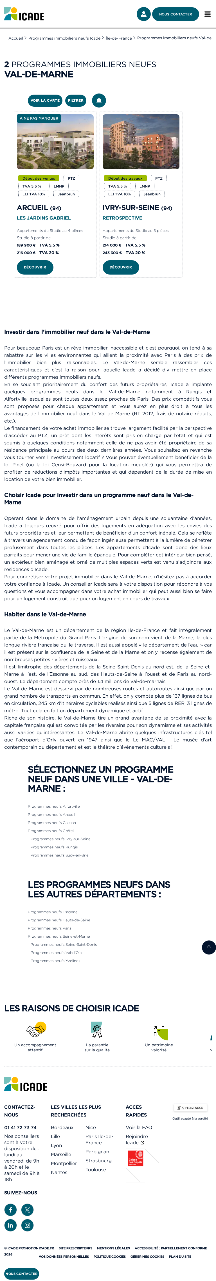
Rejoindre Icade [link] (137, 1139)
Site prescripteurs (75, 1248)
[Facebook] (10, 1209)
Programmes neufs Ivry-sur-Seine (61, 839)
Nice (91, 1127)
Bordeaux (62, 1127)
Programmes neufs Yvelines (55, 960)
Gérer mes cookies (147, 1257)
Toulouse (96, 1169)
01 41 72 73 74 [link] (20, 1127)
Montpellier (64, 1163)
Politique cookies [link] (110, 1257)
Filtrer (76, 100)
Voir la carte (45, 100)
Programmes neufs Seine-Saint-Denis (64, 944)
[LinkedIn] (10, 1225)
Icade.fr (46, 1248)
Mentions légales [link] (113, 1248)
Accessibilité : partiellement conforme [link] (171, 1248)
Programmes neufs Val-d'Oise (57, 952)
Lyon (56, 1145)
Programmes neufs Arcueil (51, 814)
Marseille (61, 1154)
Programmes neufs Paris (49, 928)
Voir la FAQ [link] (139, 1127)
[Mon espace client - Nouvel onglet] (144, 14)
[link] (24, 14)
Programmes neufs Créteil (51, 830)
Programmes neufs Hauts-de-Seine (59, 920)
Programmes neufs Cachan (52, 822)
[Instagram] (27, 1225)
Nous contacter (175, 14)
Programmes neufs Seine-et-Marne (59, 936)
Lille (55, 1136)
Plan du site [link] (180, 1257)
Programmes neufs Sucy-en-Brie (60, 855)
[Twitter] (27, 1209)
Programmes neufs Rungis (54, 847)
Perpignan (97, 1151)
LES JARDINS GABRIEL (44, 218)
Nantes (59, 1172)
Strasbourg (99, 1160)
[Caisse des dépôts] (142, 1181)
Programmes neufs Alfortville (54, 806)
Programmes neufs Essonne (53, 912)
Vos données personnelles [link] (64, 1257)
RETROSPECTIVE (122, 218)
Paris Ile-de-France (99, 1139)
